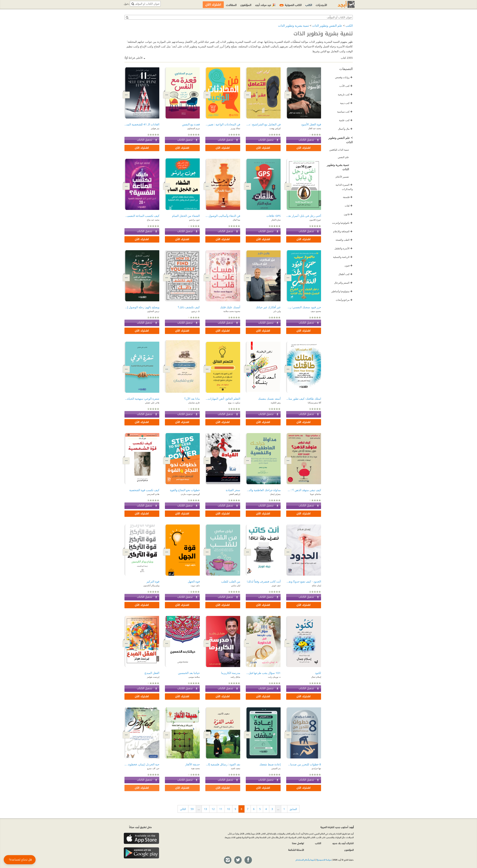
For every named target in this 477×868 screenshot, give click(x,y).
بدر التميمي (276, 768)
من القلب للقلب (230, 581)
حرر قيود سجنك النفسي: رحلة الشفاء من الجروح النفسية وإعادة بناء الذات (303, 307)
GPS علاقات (273, 216)
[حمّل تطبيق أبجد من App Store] (141, 838)
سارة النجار (276, 219)
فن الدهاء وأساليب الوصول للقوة (222, 216)
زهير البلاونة (276, 402)
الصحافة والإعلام (343, 231)
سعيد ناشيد (235, 768)
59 (192, 809)
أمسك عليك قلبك (230, 307)
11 (220, 809)
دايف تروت (195, 585)
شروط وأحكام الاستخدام (305, 859)
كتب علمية (346, 120)
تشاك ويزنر (235, 128)
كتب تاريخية (345, 94)
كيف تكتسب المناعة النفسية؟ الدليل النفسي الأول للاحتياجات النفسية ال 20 (141, 216)
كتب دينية (346, 103)
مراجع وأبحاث (344, 300)
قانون (348, 214)
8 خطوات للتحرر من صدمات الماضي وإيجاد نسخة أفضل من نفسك (303, 764)
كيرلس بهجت (275, 128)
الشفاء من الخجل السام (186, 216)
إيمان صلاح (316, 585)
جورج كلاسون (315, 219)
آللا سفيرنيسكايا (314, 402)
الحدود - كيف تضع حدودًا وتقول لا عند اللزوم (303, 581)
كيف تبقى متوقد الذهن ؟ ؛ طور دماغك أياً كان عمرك (303, 490)
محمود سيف (316, 311)
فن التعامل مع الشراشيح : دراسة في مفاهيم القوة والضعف (263, 124)
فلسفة (348, 197)
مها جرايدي (316, 768)
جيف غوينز (276, 585)
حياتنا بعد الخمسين (189, 673)
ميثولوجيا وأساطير (342, 291)
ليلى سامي (235, 585)
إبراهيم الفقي (234, 494)
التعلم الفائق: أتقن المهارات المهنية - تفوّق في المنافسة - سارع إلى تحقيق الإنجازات (222, 398)
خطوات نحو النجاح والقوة (185, 490)
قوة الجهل (194, 581)
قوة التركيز (152, 581)
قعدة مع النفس (191, 124)
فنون (349, 265)
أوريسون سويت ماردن (190, 494)
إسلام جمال (316, 676)
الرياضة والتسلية (343, 257)
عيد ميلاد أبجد (265, 4)
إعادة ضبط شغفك (270, 764)
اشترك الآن (303, 147)
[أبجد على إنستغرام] (227, 860)
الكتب (349, 26)
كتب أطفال (345, 274)
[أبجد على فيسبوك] (248, 860)
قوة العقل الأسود (311, 124)
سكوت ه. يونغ (234, 402)
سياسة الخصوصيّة (324, 859)
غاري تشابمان (194, 402)
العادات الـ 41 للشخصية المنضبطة (141, 124)
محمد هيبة (195, 768)
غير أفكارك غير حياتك (268, 307)
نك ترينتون (195, 311)
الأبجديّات (321, 4)
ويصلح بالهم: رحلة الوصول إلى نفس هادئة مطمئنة (141, 307)
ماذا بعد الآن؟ (192, 398)
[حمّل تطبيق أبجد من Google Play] (141, 853)
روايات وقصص (344, 77)
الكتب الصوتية (291, 4)
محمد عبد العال (314, 128)
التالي (183, 809)
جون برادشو (194, 219)
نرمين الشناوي (153, 311)
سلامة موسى (194, 676)
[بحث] (126, 17)
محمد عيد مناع (153, 219)
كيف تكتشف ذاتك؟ (189, 307)
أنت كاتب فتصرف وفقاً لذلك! (264, 581)
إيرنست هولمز (153, 676)
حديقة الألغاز (192, 764)
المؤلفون (245, 4)
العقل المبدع (152, 673)
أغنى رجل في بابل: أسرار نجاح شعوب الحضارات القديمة (303, 216)
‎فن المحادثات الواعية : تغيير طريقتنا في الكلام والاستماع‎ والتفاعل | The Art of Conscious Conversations (222, 124)
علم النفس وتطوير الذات (327, 26)
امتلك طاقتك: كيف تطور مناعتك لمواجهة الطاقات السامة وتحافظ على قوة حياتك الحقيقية (303, 398)
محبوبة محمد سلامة (231, 311)
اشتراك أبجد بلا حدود (343, 843)
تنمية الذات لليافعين (339, 149)
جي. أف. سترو (153, 768)
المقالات (231, 4)
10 (228, 809)
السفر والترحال (343, 282)
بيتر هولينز (155, 128)
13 (205, 809)
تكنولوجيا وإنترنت (342, 222)
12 (213, 809)
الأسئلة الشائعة (296, 849)
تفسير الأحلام (342, 176)
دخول (126, 3)
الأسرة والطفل (343, 248)
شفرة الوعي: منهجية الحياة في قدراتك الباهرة (141, 398)
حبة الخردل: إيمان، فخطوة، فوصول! (141, 764)
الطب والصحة (344, 239)
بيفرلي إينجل (275, 494)
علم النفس (343, 157)
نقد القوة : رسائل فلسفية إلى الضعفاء (222, 764)
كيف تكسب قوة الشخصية (144, 490)
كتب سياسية (345, 111)
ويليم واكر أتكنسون (151, 585)
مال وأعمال (345, 128)
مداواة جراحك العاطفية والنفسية (263, 490)
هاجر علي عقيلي (152, 402)
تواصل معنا (298, 843)
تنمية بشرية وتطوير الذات (293, 26)
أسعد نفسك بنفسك (269, 398)
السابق (293, 809)
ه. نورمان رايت (274, 676)
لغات (349, 205)
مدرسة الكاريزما (230, 673)
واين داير (277, 311)
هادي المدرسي (153, 494)
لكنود (318, 673)
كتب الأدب (346, 86)
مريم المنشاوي (193, 128)
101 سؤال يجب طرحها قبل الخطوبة (263, 673)
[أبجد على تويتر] (238, 860)
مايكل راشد (235, 676)
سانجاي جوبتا (315, 494)
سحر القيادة (233, 490)
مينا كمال (236, 219)
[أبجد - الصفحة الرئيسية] (341, 4)
